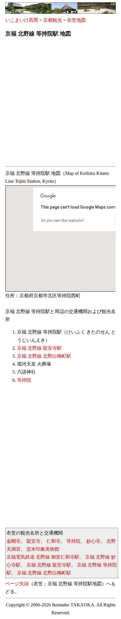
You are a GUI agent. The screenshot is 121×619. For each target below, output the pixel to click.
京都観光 (52, 20)
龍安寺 (33, 541)
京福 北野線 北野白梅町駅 (44, 356)
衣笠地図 (76, 20)
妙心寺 (93, 541)
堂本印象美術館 (42, 549)
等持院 (24, 380)
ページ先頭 (17, 583)
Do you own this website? (62, 221)
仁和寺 (53, 541)
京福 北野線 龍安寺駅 (39, 348)
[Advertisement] (60, 103)
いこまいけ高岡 (21, 20)
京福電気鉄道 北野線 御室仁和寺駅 (42, 556)
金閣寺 (13, 541)
